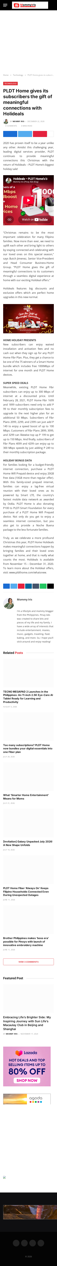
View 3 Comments (28, 961)
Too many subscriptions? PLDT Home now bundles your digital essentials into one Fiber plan (27, 748)
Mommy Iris (18, 121)
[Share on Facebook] (10, 134)
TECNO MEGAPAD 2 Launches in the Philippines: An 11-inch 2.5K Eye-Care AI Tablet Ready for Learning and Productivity (28, 697)
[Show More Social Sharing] (51, 134)
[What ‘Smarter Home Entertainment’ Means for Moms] (28, 776)
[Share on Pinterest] (40, 134)
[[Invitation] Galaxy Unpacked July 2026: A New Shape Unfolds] (28, 823)
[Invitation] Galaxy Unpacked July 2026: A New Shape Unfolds (28, 843)
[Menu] (5, 5)
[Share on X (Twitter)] (25, 134)
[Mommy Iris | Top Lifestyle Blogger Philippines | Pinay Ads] (30, 5)
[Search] (52, 5)
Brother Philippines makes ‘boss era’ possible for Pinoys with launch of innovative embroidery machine (26, 941)
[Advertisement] (28, 42)
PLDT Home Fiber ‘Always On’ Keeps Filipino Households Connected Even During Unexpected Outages (26, 892)
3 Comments (11, 126)
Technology (10, 83)
